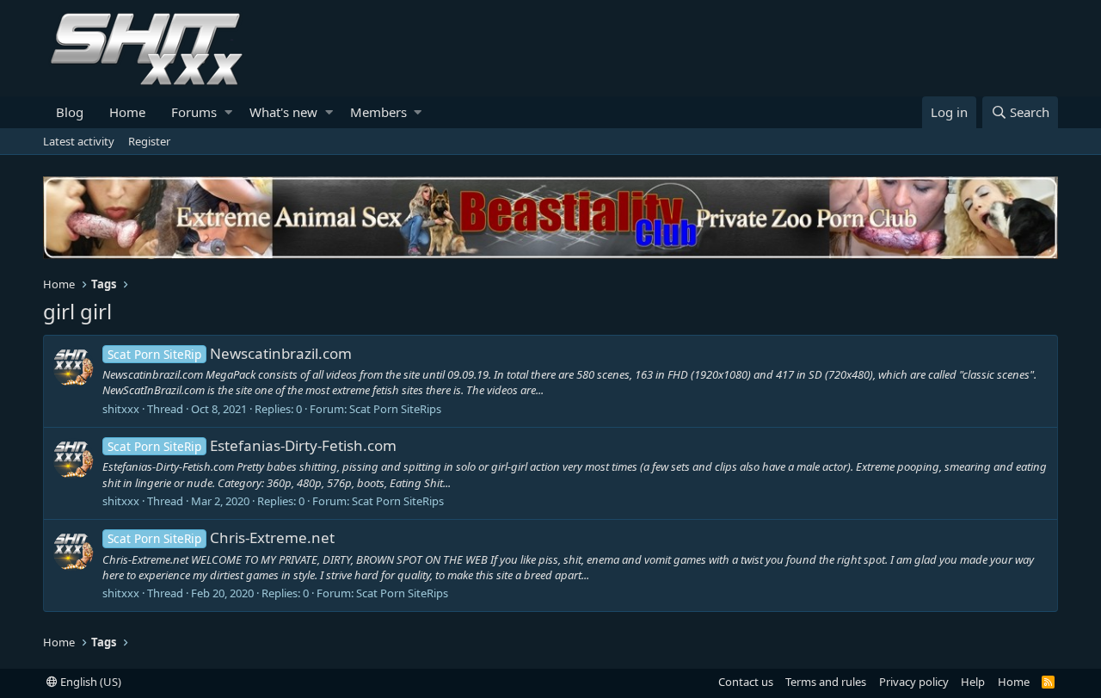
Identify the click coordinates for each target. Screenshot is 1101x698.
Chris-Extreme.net (221, 537)
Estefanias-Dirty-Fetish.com (252, 445)
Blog (69, 111)
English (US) (89, 681)
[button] (228, 112)
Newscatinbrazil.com (230, 353)
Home (127, 111)
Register (149, 141)
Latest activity (78, 141)
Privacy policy (914, 681)
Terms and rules (825, 681)
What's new (283, 111)
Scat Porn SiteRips (395, 409)
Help (973, 681)
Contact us (745, 681)
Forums (194, 111)
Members (378, 111)
